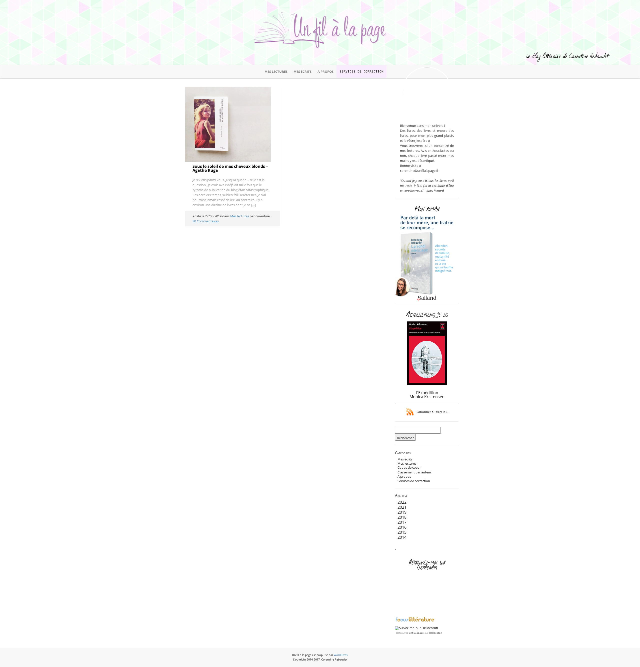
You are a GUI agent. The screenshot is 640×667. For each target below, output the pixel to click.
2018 (402, 517)
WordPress (341, 655)
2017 (402, 522)
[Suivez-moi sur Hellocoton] (416, 627)
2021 (402, 507)
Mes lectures (276, 71)
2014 (402, 537)
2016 (402, 527)
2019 (402, 512)
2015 (402, 532)
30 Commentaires (205, 221)
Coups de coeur (409, 467)
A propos (326, 71)
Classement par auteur (414, 472)
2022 (402, 502)
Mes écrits (303, 71)
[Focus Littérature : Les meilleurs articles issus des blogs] (415, 621)
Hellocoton (435, 632)
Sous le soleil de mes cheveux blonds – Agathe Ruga (230, 168)
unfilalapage (416, 632)
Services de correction (362, 71)
